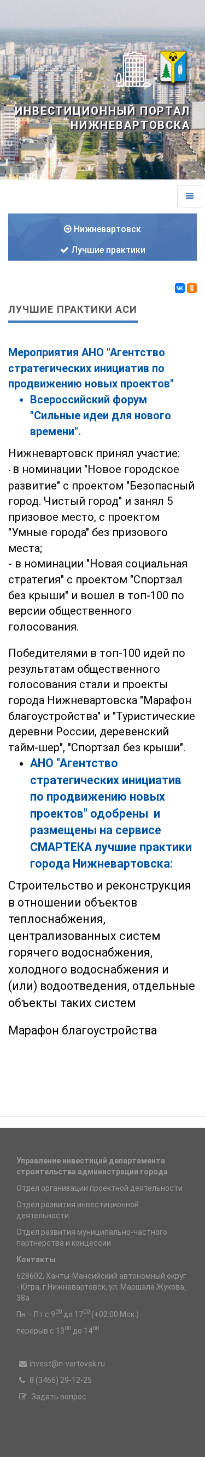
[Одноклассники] (192, 288)
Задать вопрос (58, 1396)
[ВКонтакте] (180, 288)
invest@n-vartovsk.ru (67, 1363)
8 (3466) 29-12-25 (60, 1380)
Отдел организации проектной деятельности (99, 1188)
